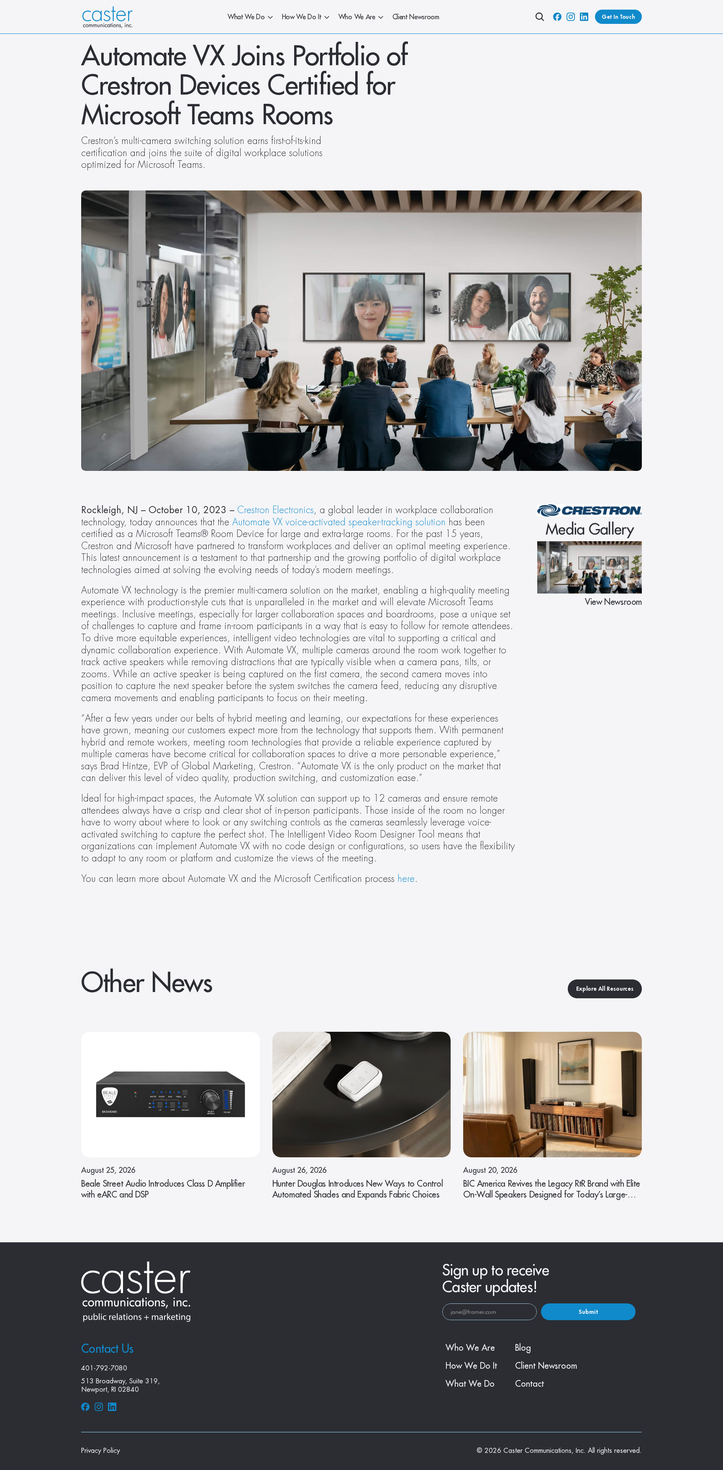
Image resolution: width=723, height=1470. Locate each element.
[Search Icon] (539, 16)
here (406, 879)
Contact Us (107, 1349)
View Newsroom (613, 602)
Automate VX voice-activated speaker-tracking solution (339, 522)
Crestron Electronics (275, 510)
